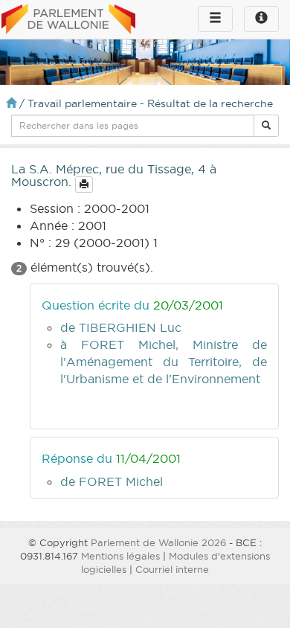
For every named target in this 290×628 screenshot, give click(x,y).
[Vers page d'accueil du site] (68, 20)
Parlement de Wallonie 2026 (158, 542)
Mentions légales (120, 556)
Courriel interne (172, 569)
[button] (266, 126)
